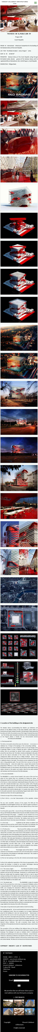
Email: (11, 980)
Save (19, 985)
